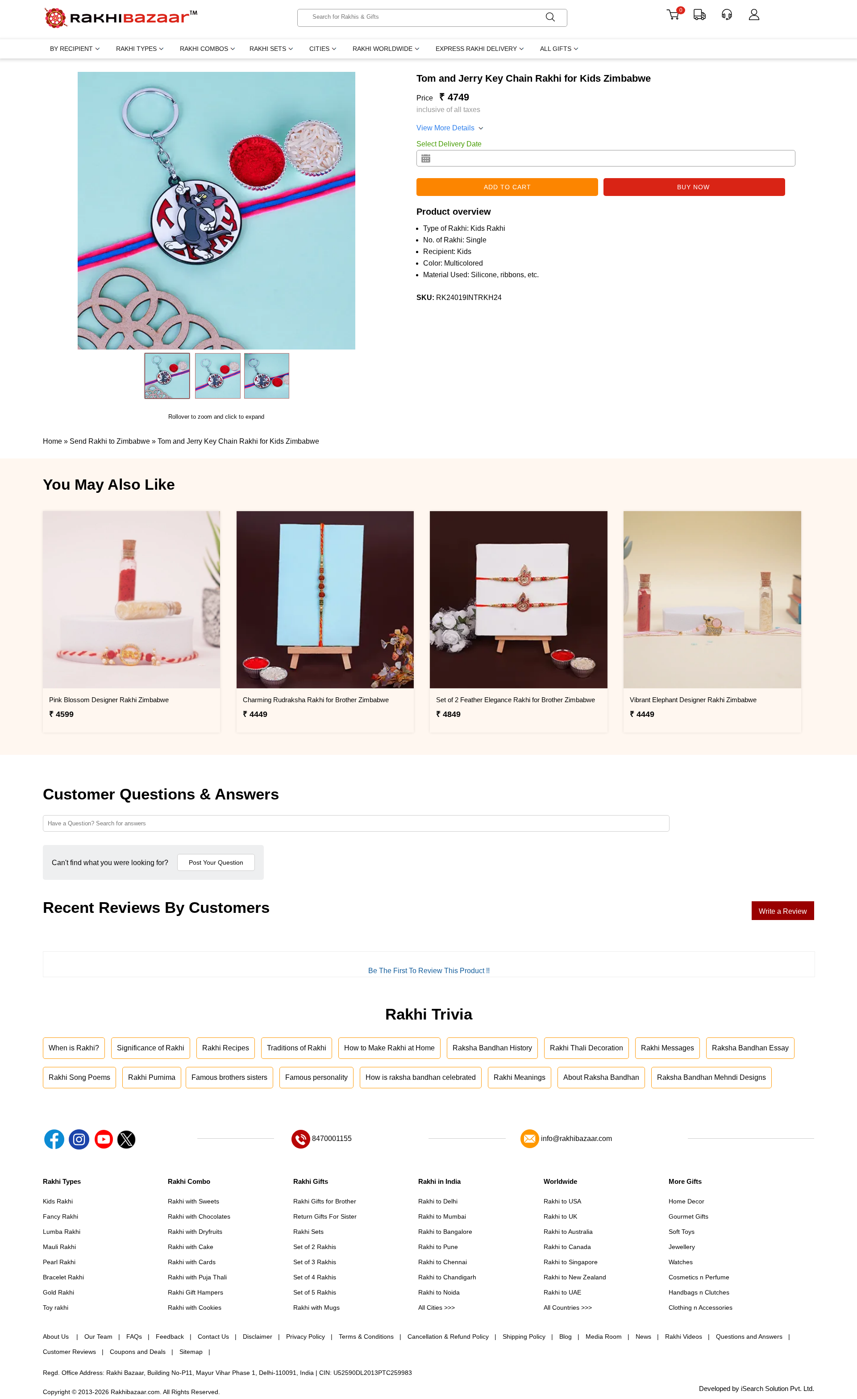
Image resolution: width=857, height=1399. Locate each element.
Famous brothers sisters (229, 1077)
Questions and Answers (749, 1336)
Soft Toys (682, 1231)
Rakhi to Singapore (571, 1262)
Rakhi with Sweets (193, 1201)
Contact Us (213, 1336)
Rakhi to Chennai (442, 1262)
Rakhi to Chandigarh (447, 1277)
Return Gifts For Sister (325, 1216)
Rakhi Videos (683, 1336)
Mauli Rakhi (59, 1246)
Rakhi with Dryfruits (195, 1231)
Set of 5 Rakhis (314, 1292)
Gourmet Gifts (688, 1216)
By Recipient (71, 48)
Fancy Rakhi (60, 1216)
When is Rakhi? (74, 1048)
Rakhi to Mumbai (442, 1216)
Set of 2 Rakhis (314, 1246)
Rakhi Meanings (519, 1077)
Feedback (170, 1336)
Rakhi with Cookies (194, 1307)
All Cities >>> (436, 1307)
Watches (681, 1262)
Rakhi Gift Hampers (195, 1292)
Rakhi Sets (268, 48)
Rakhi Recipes (225, 1048)
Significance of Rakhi (150, 1048)
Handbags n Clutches (699, 1292)
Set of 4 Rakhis (314, 1277)
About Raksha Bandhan (601, 1077)
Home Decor (686, 1201)
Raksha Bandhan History (492, 1048)
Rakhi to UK (560, 1216)
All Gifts (555, 48)
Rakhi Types (136, 48)
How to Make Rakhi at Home (389, 1048)
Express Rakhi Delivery (476, 48)
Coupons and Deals (138, 1351)
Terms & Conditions (366, 1336)
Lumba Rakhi (61, 1231)
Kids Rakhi (58, 1201)
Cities (319, 48)
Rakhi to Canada (567, 1246)
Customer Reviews (69, 1351)
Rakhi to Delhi (438, 1201)
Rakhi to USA (562, 1201)
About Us (57, 1336)
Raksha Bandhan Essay (750, 1048)
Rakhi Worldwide (382, 48)
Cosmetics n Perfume (699, 1277)
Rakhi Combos (204, 48)
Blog (565, 1336)
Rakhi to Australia (568, 1231)
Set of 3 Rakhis (314, 1262)
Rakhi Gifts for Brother (324, 1201)
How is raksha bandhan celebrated (421, 1077)
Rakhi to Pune (438, 1246)
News (643, 1336)
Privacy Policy (305, 1336)
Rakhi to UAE (562, 1292)
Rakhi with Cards (192, 1262)
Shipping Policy (524, 1336)
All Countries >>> (568, 1307)
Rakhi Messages (667, 1048)
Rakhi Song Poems (79, 1077)
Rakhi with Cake (190, 1246)
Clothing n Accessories (700, 1307)
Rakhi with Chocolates (199, 1216)
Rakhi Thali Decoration (586, 1048)
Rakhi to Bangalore (445, 1231)
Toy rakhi (55, 1307)
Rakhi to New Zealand (575, 1277)
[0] (672, 17)
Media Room (604, 1336)
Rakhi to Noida (439, 1292)
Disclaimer (257, 1336)
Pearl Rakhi (59, 1262)
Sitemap (191, 1351)
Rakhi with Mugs (316, 1307)
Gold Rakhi (58, 1292)
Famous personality (316, 1077)
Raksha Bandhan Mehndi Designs (711, 1077)
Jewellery (682, 1246)
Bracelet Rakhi (63, 1277)
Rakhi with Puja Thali (197, 1277)
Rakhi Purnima (151, 1077)
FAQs (134, 1336)
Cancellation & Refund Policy (448, 1336)
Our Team (98, 1336)
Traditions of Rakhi (296, 1048)
